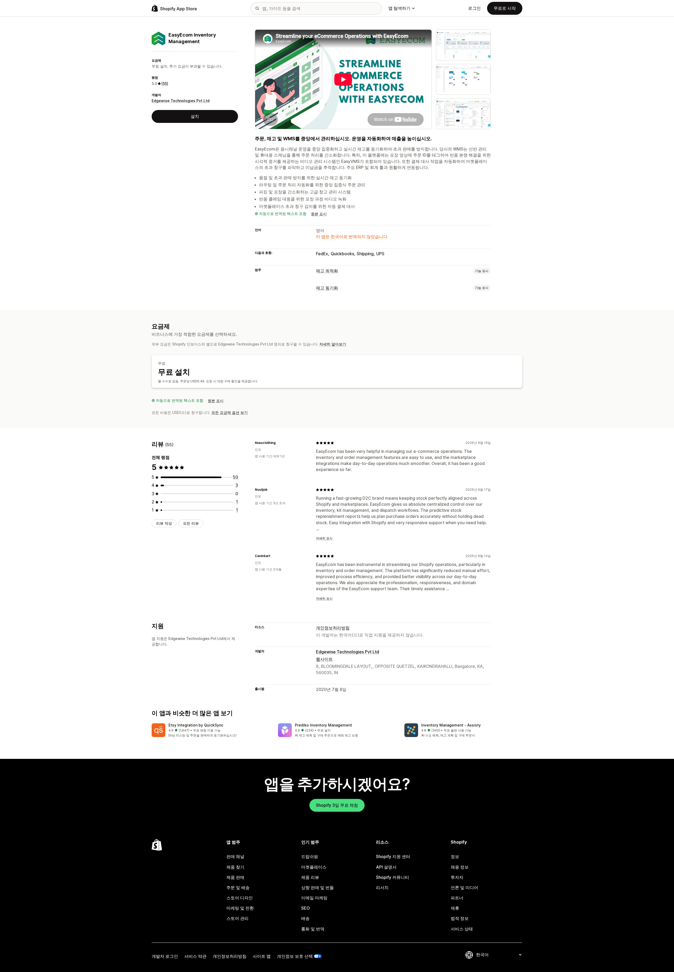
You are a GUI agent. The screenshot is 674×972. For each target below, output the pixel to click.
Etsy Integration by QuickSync (195, 725)
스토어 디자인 (239, 897)
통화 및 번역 (312, 928)
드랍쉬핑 (309, 856)
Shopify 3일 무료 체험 (337, 805)
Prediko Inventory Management (323, 725)
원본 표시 (319, 214)
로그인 (474, 8)
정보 (455, 856)
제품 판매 (235, 877)
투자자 (457, 877)
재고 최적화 (327, 270)
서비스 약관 (195, 956)
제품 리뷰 (310, 877)
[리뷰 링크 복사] (279, 443)
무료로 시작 (505, 8)
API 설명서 (386, 867)
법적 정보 (460, 918)
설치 (195, 116)
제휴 (455, 908)
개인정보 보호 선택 (295, 956)
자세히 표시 (324, 538)
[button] (211, 730)
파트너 (457, 897)
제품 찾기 (235, 867)
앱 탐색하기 (399, 8)
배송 (305, 918)
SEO (305, 908)
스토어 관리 (237, 918)
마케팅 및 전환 (240, 908)
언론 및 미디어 (464, 887)
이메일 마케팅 (314, 897)
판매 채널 (235, 856)
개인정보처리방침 (333, 627)
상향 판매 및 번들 (317, 887)
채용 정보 (460, 867)
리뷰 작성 (164, 523)
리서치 (382, 887)
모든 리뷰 (191, 523)
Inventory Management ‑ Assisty (451, 725)
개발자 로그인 (165, 956)
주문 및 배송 (238, 887)
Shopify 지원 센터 (393, 856)
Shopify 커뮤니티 (392, 877)
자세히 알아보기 (332, 344)
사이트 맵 (262, 956)
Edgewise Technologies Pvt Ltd (181, 101)
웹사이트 (324, 659)
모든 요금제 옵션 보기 (229, 412)
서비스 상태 (462, 928)
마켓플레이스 (313, 867)
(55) (164, 83)
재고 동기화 (327, 287)
